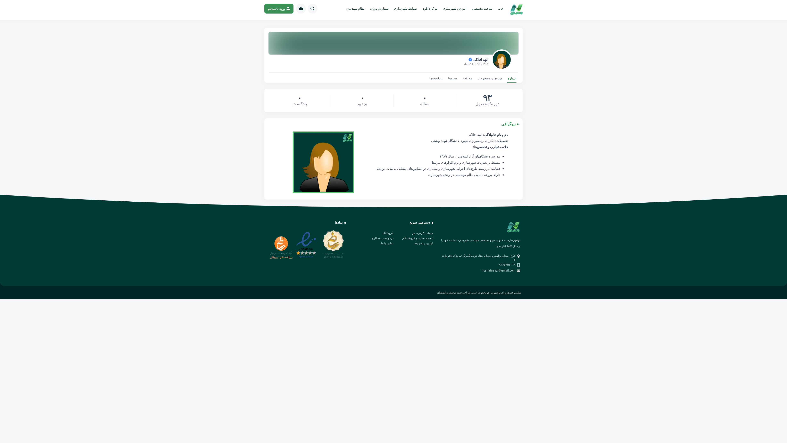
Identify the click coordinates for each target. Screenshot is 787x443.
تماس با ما (387, 243)
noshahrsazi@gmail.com (498, 270)
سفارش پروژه (379, 8)
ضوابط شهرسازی (405, 8)
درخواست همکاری (382, 238)
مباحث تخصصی (482, 8)
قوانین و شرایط (423, 243)
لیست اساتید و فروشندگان (417, 238)
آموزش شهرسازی (454, 8)
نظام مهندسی (355, 8)
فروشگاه (388, 233)
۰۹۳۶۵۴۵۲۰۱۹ (506, 264)
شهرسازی (469, 162)
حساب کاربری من (422, 233)
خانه (500, 8)
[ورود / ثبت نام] (278, 9)
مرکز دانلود (430, 8)
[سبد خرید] (301, 9)
